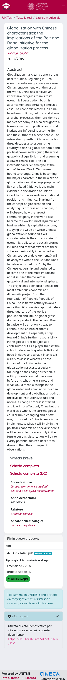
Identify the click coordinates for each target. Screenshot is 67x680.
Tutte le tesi (24, 18)
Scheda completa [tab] (24, 466)
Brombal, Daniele (22, 514)
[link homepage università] (37, 7)
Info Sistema (10, 678)
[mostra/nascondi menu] (63, 7)
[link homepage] (7, 7)
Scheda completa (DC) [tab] (28, 473)
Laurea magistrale (48, 18)
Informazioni (19, 616)
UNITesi (7, 18)
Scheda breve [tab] (21, 458)
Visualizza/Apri (18, 579)
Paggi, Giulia (18, 53)
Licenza (30, 678)
